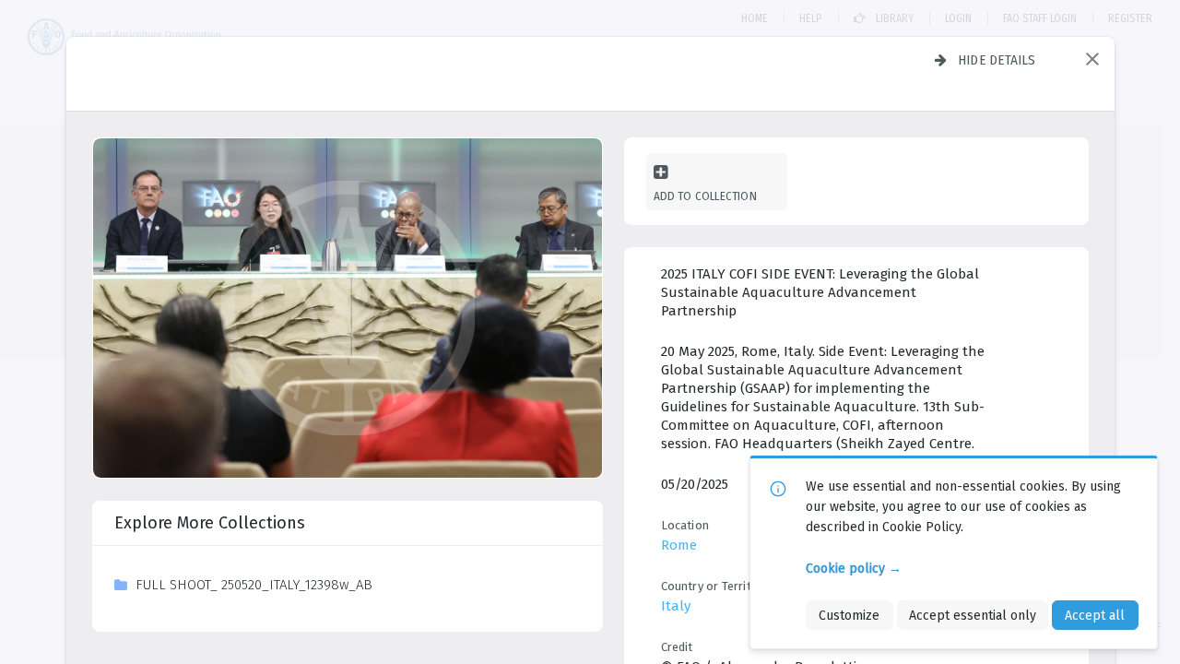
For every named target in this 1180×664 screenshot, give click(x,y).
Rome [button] (679, 545)
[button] (1092, 59)
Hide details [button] (997, 60)
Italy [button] (675, 606)
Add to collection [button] (705, 196)
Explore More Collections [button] (209, 523)
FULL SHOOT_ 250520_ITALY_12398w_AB (254, 584)
